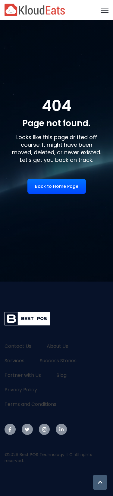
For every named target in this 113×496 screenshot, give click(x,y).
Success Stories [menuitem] (58, 360)
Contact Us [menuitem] (18, 346)
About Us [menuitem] (57, 346)
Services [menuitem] (14, 360)
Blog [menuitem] (61, 375)
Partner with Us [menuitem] (23, 375)
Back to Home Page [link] (56, 186)
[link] (35, 9)
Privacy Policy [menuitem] (21, 389)
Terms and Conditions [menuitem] (30, 404)
